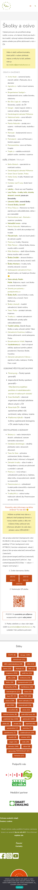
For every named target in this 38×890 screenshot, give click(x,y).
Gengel (10, 108)
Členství (19, 843)
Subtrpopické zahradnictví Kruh (19, 270)
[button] (35, 6)
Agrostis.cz (12, 86)
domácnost (19, 659)
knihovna (25, 678)
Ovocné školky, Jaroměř (16, 205)
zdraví (26, 746)
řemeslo (19, 755)
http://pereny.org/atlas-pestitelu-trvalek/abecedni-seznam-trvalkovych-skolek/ (20, 390)
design (25, 655)
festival (20, 669)
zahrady (13, 746)
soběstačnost (27, 733)
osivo (26, 710)
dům (30, 664)
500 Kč (25, 580)
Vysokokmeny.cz (14, 344)
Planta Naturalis (14, 123)
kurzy (10, 701)
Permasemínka (13, 145)
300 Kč (12, 580)
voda (25, 742)
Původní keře (13, 236)
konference (27, 687)
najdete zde (18, 835)
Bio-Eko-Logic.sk (14, 102)
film (31, 669)
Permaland (12, 139)
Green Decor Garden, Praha (18, 174)
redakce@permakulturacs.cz (19, 65)
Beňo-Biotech (13, 164)
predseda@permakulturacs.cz (21, 627)
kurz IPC (11, 696)
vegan (13, 742)
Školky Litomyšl (13, 304)
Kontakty (19, 846)
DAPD (12, 655)
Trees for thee (13, 453)
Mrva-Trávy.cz (13, 208)
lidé (10, 705)
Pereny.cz (11, 472)
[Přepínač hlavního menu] (30, 6)
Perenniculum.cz (14, 484)
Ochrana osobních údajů (9, 818)
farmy (7, 669)
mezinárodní (25, 705)
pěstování (29, 719)
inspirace (11, 673)
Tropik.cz (11, 151)
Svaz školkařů (14, 397)
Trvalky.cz (11, 316)
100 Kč (12, 577)
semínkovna (10, 733)
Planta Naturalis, (14, 226)
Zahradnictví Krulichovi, (17, 332)
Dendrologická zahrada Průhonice (20, 114)
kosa (27, 691)
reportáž (30, 723)
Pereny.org (12, 373)
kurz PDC (25, 696)
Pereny (10, 242)
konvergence (13, 691)
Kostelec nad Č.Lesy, (16, 183)
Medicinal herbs (14, 117)
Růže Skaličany (13, 251)
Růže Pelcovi (12, 245)
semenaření (12, 728)
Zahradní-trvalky (14, 462)
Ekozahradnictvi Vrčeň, (16, 341)
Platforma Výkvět (15, 417)
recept (17, 723)
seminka (27, 728)
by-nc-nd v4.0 (20, 832)
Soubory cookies (6, 821)
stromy (25, 737)
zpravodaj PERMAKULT (19, 751)
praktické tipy (11, 719)
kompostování (25, 682)
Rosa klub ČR (14, 407)
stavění (12, 737)
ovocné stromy (10, 714)
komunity (10, 687)
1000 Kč (19, 584)
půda (6, 723)
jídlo (11, 678)
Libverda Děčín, (14, 201)
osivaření (13, 710)
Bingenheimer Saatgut (16, 92)
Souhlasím (19, 887)
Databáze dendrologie (16, 444)
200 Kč (25, 577)
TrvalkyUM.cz (13, 493)
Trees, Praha (12, 310)
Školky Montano (14, 264)
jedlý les (27, 673)
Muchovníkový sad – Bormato (19, 217)
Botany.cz (11, 434)
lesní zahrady (25, 701)
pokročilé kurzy (28, 714)
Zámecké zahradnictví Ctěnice (19, 357)
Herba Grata (12, 177)
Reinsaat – (12, 133)
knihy (9, 682)
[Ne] (36, 883)
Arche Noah (12, 77)
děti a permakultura (13, 664)
